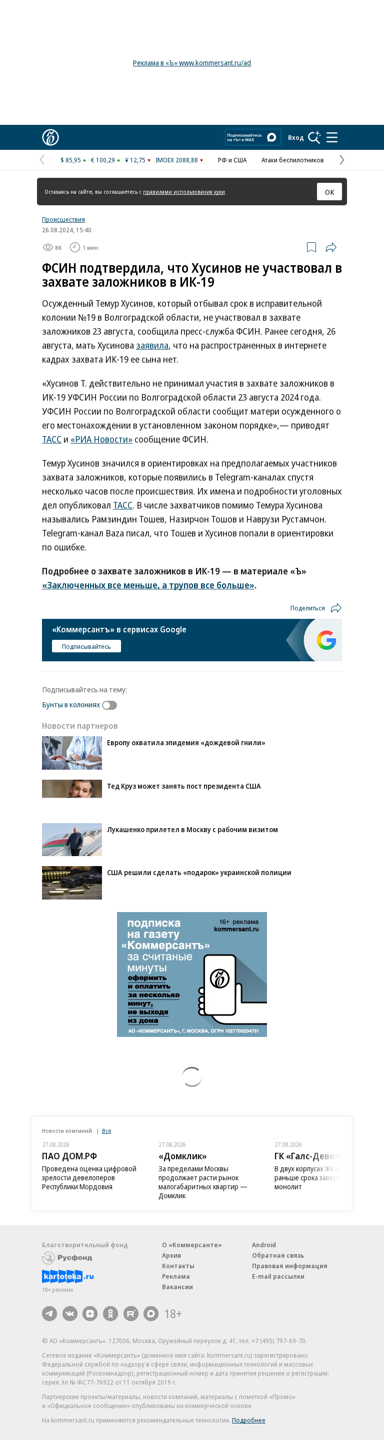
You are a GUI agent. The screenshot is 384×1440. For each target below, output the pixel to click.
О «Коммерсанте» (192, 1244)
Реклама (176, 1276)
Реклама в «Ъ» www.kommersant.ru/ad (192, 62)
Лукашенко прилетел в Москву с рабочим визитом (192, 829)
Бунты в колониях (71, 704)
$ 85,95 (70, 159)
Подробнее (249, 1420)
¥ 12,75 (135, 159)
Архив (171, 1255)
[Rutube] (131, 1313)
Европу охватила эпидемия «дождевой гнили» (186, 742)
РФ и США (232, 159)
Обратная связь (278, 1255)
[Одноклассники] (110, 1313)
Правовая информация (290, 1265)
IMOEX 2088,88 (177, 159)
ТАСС (52, 439)
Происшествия (63, 219)
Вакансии (177, 1286)
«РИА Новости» (101, 439)
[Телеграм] (49, 1313)
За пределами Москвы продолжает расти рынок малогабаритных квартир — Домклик (203, 1182)
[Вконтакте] (70, 1313)
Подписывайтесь (86, 646)
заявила (152, 345)
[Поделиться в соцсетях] (331, 247)
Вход (296, 137)
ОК (329, 192)
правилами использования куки (184, 191)
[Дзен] (90, 1313)
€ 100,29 (103, 159)
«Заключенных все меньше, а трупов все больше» (148, 585)
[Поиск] (314, 137)
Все (106, 1130)
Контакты (178, 1265)
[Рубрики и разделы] (332, 137)
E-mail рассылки (278, 1276)
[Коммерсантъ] (50, 137)
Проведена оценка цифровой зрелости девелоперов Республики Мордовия (89, 1177)
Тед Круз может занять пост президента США (184, 786)
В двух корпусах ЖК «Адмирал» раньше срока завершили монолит (322, 1177)
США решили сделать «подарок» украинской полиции (199, 872)
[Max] (151, 1313)
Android (264, 1244)
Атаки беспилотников (293, 159)
